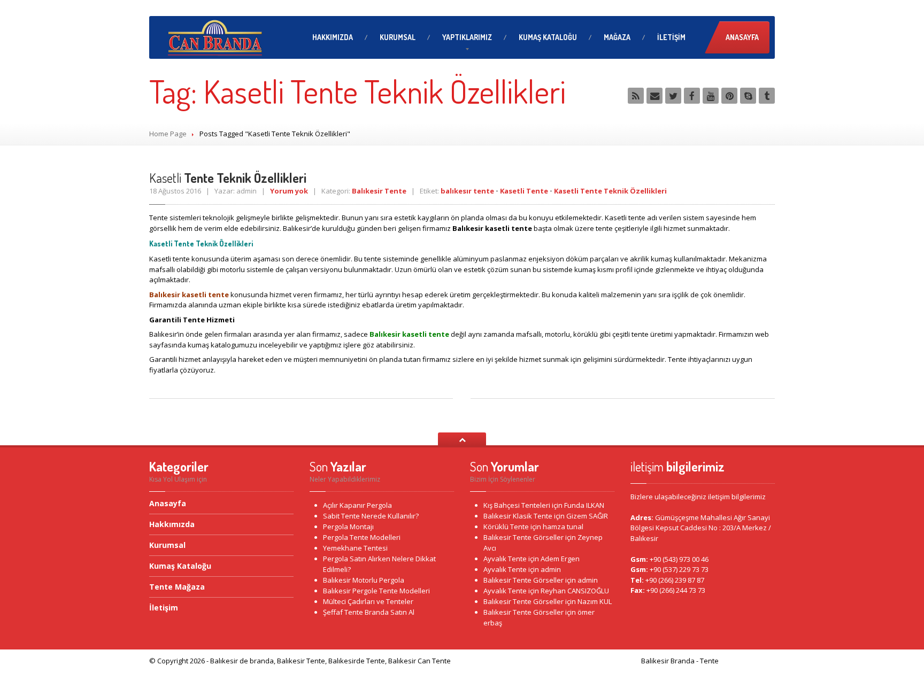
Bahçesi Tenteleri (516, 505)
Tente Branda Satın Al (368, 612)
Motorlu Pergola (363, 580)
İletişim (671, 37)
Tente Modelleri (362, 537)
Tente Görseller (523, 537)
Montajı (348, 526)
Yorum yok (289, 191)
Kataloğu (548, 37)
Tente (506, 526)
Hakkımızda (332, 37)
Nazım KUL (595, 601)
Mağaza (617, 37)
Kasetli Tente (524, 191)
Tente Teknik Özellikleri (227, 177)
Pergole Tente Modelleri (376, 590)
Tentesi (355, 548)
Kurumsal (397, 37)
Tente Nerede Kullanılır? (371, 516)
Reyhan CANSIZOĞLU (575, 590)
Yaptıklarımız (467, 37)
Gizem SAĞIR (587, 516)
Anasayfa (742, 37)
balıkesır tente (467, 191)
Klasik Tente (517, 516)
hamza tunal (563, 526)
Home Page (168, 133)
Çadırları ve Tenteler (368, 601)
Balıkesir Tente (379, 191)
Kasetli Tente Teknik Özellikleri (610, 191)
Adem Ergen (560, 558)
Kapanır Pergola (357, 505)
